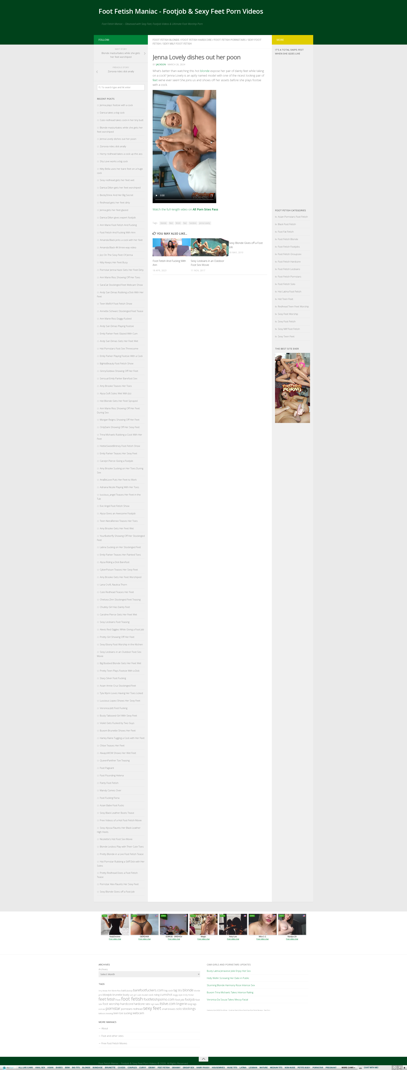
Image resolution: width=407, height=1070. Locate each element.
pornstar (113, 1008)
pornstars (126, 1009)
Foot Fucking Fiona (109, 797)
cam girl (133, 995)
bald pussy (126, 990)
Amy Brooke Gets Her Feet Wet (117, 528)
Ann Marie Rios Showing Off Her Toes (120, 277)
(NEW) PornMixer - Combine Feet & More (229, 1010)
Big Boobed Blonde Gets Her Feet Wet (120, 663)
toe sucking (125, 1013)
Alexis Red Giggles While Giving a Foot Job (122, 629)
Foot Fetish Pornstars (230, 40)
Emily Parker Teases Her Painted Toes (120, 554)
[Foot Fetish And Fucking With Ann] (172, 247)
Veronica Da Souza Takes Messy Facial (227, 999)
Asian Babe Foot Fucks (112, 805)
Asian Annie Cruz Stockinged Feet (118, 685)
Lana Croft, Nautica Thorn (113, 584)
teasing (109, 1013)
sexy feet (152, 1008)
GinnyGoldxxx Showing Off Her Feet (119, 370)
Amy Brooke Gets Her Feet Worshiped (120, 577)
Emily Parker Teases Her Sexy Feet (118, 453)
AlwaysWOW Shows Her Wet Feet (118, 753)
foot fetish (132, 999)
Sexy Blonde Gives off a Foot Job (117, 891)
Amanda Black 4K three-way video (118, 247)
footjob (190, 999)
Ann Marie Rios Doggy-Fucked (115, 318)
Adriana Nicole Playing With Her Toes (119, 487)
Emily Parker (188, 995)
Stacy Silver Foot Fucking (113, 678)
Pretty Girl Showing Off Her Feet (117, 636)
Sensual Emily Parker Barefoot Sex (118, 378)
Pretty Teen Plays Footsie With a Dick (119, 670)
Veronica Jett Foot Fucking (113, 708)
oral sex (102, 1009)
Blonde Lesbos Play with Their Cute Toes (122, 846)
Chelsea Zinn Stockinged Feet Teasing (120, 599)
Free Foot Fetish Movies (114, 1043)
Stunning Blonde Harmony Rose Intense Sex (231, 985)
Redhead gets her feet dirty (115, 202)
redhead (137, 1009)
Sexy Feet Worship (288, 313)
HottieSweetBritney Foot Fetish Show (120, 445)
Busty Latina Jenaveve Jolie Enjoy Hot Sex (229, 970)
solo (179, 1009)
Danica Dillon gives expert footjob (118, 217)
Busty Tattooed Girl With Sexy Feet (118, 715)
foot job (179, 999)
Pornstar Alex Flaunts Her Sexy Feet (119, 884)
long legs (192, 1004)
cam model (142, 994)
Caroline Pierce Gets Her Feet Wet (118, 614)
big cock (168, 990)
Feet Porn (267, 1010)
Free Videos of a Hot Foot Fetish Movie (121, 820)
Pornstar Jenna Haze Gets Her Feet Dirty (122, 269)
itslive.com (168, 1003)
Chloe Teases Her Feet (112, 745)
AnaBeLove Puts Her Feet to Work (118, 479)
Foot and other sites (112, 1035)
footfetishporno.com (159, 999)
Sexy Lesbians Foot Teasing (114, 622)
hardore (193, 223)
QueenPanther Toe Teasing (115, 760)
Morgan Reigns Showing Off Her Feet (119, 419)
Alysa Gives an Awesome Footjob (118, 513)
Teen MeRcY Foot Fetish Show (116, 303)
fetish (178, 223)
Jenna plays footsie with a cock (116, 105)
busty (126, 994)
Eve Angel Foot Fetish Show (114, 505)
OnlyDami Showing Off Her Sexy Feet (120, 427)
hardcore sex (142, 1004)
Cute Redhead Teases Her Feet (117, 592)
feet (155, 80)
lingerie (181, 1004)
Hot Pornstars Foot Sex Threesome (119, 348)
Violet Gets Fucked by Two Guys (117, 723)
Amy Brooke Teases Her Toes (116, 385)
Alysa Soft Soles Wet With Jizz (115, 393)
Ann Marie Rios (114, 990)
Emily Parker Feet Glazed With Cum (119, 333)
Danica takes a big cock (112, 112)
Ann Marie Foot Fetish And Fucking (118, 225)
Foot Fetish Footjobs (289, 246)
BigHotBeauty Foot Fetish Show (116, 363)
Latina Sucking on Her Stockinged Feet (120, 547)
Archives (103, 969)
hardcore (126, 1004)
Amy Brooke (103, 991)
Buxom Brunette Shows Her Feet (118, 730)
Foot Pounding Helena (112, 775)
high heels (155, 1004)
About (104, 1028)
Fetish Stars (246, 1010)
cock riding (153, 994)
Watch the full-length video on (185, 209)
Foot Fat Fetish (286, 231)
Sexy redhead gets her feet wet (117, 180)
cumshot (166, 994)
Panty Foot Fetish (109, 782)
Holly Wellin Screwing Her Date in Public (228, 978)
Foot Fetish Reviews (256, 1010)
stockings (189, 1008)
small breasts (169, 1008)
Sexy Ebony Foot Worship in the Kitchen (121, 644)
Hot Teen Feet (285, 299)
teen (116, 1013)
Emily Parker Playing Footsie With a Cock (121, 356)
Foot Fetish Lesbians (289, 269)
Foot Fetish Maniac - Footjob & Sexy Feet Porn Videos (181, 11)
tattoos (102, 1013)
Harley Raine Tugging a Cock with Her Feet (122, 738)
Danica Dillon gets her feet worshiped (120, 187)
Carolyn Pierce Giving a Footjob (116, 460)
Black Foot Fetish (287, 224)
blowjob (107, 994)
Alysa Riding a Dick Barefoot (114, 562)
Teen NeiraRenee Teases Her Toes (119, 520)
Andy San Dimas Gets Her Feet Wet (119, 341)
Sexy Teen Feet (286, 336)
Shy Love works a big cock (114, 161)
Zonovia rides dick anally (113, 146)
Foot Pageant (107, 767)
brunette (117, 994)
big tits (177, 990)
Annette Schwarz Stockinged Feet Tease (121, 311)
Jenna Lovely (204, 223)
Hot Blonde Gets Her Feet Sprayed (119, 400)
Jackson (161, 64)
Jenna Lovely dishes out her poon (118, 138)
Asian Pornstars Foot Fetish (293, 216)
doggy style (177, 995)
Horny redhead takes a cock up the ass (121, 153)
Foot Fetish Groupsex (289, 254)
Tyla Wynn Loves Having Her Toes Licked (121, 693)
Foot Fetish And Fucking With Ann (117, 232)
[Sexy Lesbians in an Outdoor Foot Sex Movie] (210, 247)
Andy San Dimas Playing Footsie (117, 326)
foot (184, 223)
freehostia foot (211, 1010)
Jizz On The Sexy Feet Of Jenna (116, 254)
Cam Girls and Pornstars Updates (229, 964)
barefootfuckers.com (148, 990)
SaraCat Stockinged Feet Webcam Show (121, 284)
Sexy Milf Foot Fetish (177, 43)
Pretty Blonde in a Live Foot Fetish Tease (122, 854)
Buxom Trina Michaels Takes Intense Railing (230, 992)
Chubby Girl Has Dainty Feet (115, 607)
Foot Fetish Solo (286, 284)
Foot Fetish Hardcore (196, 40)
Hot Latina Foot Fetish (289, 291)
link (404, 1020)
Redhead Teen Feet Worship (293, 306)
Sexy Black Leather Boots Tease (117, 812)
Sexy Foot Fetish (287, 321)
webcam (138, 1013)
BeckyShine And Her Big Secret (116, 195)
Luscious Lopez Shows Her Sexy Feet (120, 700)
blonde (205, 71)
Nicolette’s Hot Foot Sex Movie (116, 839)
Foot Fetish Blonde (166, 40)
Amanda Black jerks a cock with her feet (121, 239)
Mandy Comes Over (110, 790)
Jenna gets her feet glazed (114, 210)
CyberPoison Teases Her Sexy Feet (119, 569)
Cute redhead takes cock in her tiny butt (121, 120)
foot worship (111, 1004)
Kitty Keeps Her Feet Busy (114, 262)
